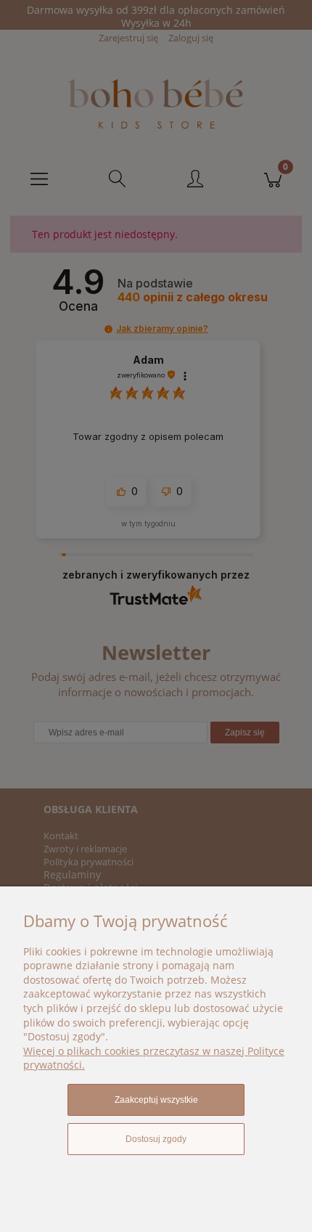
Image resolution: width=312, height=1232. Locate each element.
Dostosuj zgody (156, 1139)
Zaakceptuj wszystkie (156, 1100)
